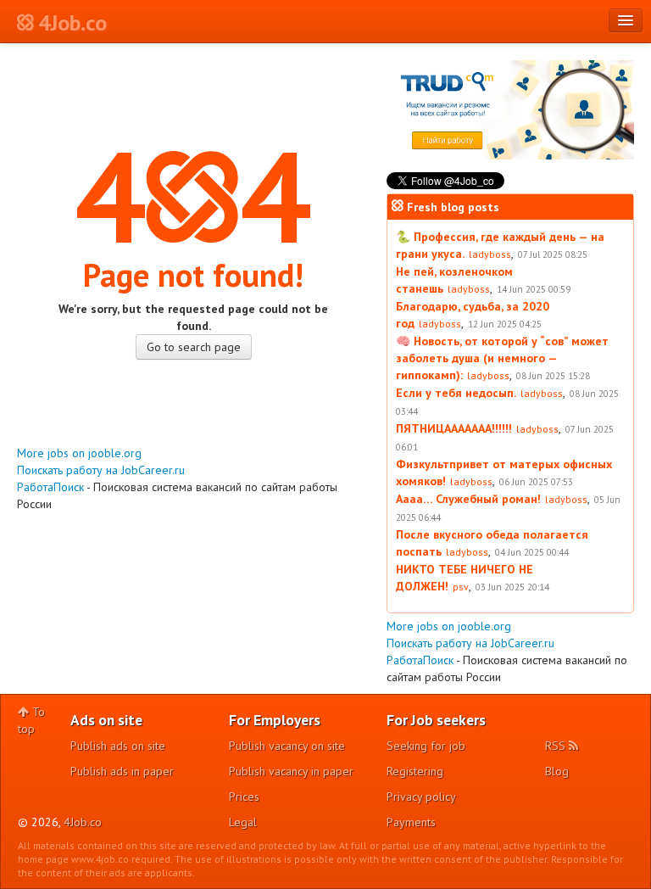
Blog (557, 771)
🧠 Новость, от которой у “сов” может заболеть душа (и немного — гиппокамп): (502, 358)
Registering (415, 771)
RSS (557, 745)
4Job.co (83, 822)
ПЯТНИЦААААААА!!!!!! (454, 428)
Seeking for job (426, 745)
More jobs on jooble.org (79, 453)
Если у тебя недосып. (456, 392)
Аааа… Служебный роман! (468, 498)
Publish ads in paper (122, 771)
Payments (411, 822)
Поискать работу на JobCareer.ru (101, 470)
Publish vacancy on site (287, 745)
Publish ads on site (117, 745)
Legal (243, 822)
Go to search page (194, 347)
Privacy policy (421, 796)
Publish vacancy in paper (291, 771)
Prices (244, 796)
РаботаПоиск (50, 487)
